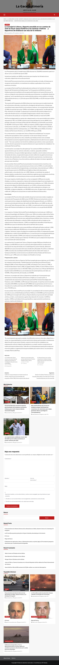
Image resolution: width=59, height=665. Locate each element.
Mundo (33, 589)
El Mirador (7, 616)
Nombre (7, 478)
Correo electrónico (33, 479)
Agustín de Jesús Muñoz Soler (11, 622)
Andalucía (7, 24)
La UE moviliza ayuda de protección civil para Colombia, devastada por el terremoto (25, 533)
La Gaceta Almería (29, 6)
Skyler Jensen (8, 553)
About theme (7, 658)
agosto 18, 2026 (17, 442)
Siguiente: (43, 375)
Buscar (6, 512)
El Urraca (7, 536)
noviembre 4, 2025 (18, 33)
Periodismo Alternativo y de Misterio (38, 616)
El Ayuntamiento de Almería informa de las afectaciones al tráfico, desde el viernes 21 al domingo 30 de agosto (29, 529)
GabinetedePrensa (9, 33)
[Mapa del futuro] (42, 610)
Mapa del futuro (9, 538)
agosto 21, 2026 (17, 598)
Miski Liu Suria (34, 622)
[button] (5, 14)
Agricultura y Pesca (9, 641)
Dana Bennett (8, 556)
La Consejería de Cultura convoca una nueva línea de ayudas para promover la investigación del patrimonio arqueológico (11, 360)
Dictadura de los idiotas (19, 553)
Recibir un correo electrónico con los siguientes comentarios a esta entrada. (25, 498)
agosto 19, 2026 (43, 414)
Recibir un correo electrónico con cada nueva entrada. (20, 501)
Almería (6, 589)
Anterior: (17, 375)
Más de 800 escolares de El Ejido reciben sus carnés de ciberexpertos (29, 567)
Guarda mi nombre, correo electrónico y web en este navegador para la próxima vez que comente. (27, 495)
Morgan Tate (8, 559)
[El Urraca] (16, 610)
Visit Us (13, 658)
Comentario (8, 458)
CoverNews (37, 662)
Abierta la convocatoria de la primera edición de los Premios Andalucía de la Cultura (28, 359)
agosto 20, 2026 (17, 412)
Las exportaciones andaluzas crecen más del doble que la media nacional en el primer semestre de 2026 (16, 438)
